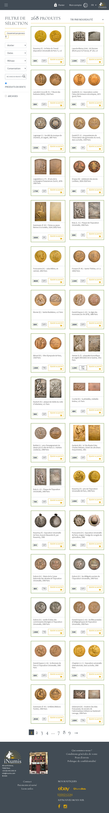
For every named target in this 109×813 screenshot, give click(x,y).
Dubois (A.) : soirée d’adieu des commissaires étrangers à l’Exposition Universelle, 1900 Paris (47, 622)
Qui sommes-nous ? (82, 750)
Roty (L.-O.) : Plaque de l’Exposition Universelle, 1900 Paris (85, 224)
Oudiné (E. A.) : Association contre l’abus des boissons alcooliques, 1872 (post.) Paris (86, 94)
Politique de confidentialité (82, 761)
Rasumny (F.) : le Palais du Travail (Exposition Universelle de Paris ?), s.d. (47, 49)
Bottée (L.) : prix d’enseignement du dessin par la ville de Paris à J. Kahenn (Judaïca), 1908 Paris (47, 447)
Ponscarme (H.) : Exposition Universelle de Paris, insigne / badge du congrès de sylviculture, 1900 (87, 535)
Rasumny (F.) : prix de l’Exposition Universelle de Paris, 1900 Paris (85, 490)
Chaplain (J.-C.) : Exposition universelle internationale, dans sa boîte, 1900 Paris (87, 665)
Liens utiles (27, 788)
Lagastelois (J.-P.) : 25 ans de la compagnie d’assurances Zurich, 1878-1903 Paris (48, 181)
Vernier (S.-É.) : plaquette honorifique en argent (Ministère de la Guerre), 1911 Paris (86, 358)
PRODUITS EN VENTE (15, 86)
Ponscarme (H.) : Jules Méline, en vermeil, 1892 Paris (45, 270)
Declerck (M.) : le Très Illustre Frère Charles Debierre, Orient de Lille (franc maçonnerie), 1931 (86, 447)
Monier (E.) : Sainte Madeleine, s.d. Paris (48, 312)
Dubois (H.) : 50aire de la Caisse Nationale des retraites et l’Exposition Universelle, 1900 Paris (47, 578)
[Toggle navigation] (6, 5)
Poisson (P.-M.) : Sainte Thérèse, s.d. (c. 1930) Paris (86, 270)
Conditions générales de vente (82, 753)
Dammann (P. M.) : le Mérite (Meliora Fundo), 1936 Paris (47, 708)
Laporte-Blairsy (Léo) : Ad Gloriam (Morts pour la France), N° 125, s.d (85, 49)
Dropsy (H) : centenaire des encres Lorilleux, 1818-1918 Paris (85, 180)
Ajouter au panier (56, 59)
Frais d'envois (82, 757)
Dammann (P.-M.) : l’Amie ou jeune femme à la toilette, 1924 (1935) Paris (47, 226)
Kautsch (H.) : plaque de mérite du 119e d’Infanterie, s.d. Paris (48, 403)
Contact (27, 781)
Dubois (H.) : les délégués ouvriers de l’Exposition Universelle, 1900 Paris (86, 577)
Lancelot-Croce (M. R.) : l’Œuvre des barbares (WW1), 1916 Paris (46, 93)
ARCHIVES (13, 96)
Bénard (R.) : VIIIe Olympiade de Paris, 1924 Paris (47, 357)
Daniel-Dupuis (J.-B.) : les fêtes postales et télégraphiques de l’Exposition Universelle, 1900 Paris (86, 622)
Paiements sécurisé (27, 785)
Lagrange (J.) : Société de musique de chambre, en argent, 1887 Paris (47, 136)
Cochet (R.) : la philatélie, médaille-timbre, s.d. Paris (85, 400)
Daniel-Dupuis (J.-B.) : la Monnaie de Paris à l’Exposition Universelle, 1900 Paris (47, 665)
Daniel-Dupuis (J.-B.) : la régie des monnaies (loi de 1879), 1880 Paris (85, 313)
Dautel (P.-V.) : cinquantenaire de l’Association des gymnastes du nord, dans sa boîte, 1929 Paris (86, 137)
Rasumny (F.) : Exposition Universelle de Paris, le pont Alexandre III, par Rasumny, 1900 (47, 535)
